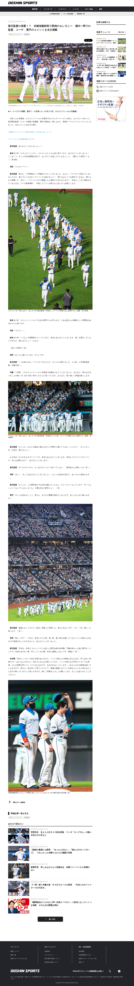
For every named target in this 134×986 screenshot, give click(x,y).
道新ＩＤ (81, 962)
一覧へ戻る (51, 919)
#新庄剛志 (26, 34)
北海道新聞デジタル (85, 955)
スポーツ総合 (89, 9)
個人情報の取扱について (52, 958)
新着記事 (35, 9)
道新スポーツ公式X (106, 87)
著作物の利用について (51, 962)
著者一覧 (13, 955)
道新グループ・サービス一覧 (88, 958)
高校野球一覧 (81, 14)
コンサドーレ (62, 9)
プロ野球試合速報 (54, 14)
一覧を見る (120, 32)
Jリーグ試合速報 (68, 14)
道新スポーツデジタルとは (18, 958)
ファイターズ (48, 9)
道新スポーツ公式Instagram (109, 91)
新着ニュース (14, 951)
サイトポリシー (49, 955)
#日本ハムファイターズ (15, 34)
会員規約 (47, 951)
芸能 (100, 9)
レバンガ (75, 9)
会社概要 (81, 951)
